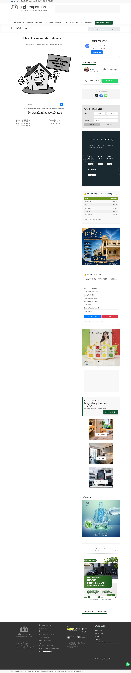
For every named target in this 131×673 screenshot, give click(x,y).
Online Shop (57, 22)
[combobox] (106, 120)
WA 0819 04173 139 (46, 1)
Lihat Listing (97, 52)
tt (109, 658)
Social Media (48, 22)
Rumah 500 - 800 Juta (23, 125)
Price (85, 113)
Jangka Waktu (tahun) (91, 308)
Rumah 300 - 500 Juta (23, 123)
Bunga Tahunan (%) (90, 301)
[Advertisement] (87, 9)
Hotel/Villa (97, 639)
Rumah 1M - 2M (54, 122)
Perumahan (98, 636)
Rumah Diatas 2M (55, 123)
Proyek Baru (38, 22)
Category (86, 120)
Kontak (66, 22)
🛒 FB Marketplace (86, 22)
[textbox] (106, 121)
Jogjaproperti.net (33, 6)
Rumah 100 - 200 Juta (23, 120)
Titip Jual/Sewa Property (103, 22)
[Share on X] (96, 95)
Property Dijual (18, 22)
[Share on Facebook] (101, 95)
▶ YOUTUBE (74, 22)
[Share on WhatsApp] (105, 95)
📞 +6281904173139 (92, 81)
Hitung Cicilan (92, 316)
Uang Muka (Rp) (89, 295)
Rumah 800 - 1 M (54, 120)
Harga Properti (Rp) (90, 288)
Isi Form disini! (111, 412)
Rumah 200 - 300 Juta (23, 122)
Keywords (87, 117)
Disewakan (28, 22)
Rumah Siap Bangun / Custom (103, 642)
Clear (109, 316)
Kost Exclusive (99, 633)
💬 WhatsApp (110, 81)
